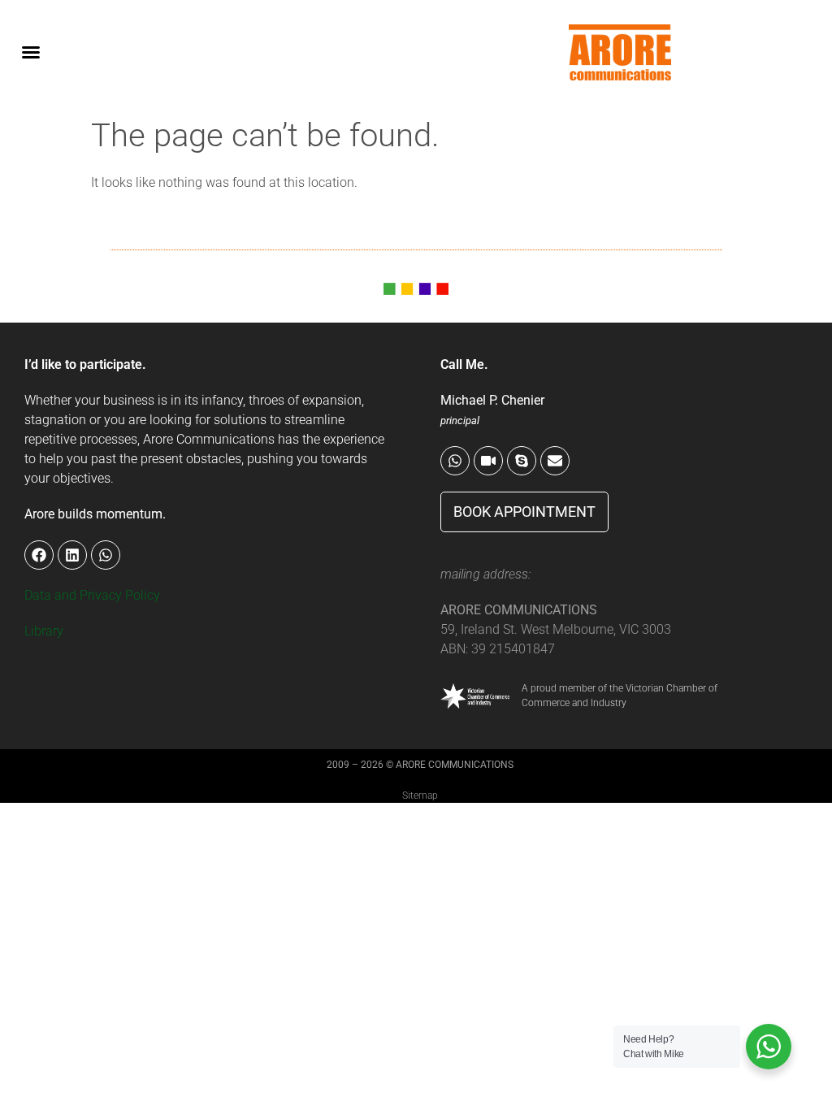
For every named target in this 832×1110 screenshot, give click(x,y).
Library (43, 631)
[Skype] (521, 460)
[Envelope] (555, 460)
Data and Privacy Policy (92, 595)
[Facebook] (39, 555)
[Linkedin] (72, 555)
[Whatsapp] (455, 460)
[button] (31, 52)
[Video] (488, 460)
